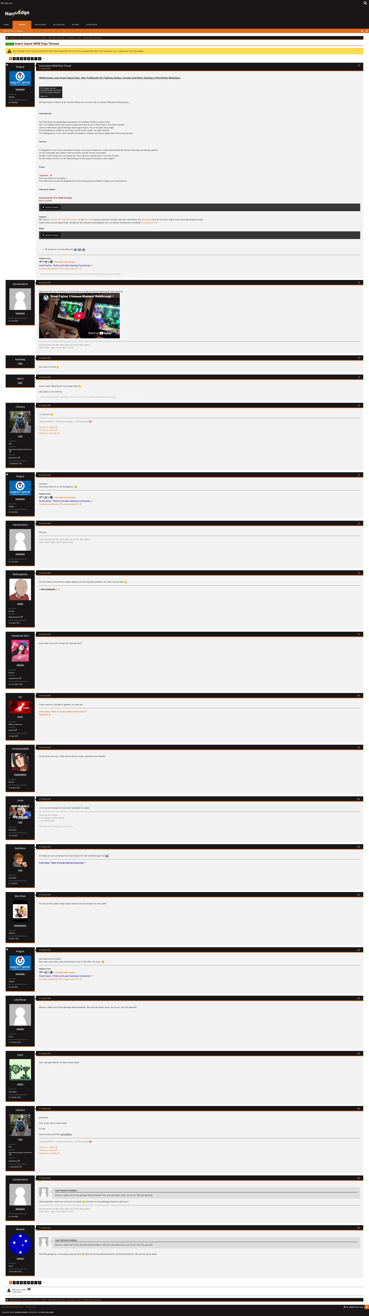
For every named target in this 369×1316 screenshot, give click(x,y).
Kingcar (79, 274)
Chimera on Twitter (47, 427)
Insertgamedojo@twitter (49, 269)
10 (358, 695)
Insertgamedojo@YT (70, 269)
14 (358, 894)
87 (39, 59)
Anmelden (8, 3)
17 (358, 1053)
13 (358, 846)
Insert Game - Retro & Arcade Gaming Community (61, 712)
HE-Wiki (75, 25)
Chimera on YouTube (48, 433)
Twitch (87, 220)
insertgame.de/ (148, 223)
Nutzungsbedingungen (12, 1307)
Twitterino (43, 715)
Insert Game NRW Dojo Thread (37, 43)
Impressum (31, 1307)
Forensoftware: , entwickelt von (28, 1312)
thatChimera (13, 458)
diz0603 (11, 730)
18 (358, 1108)
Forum (22, 25)
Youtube (74, 220)
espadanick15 (13, 678)
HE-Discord (59, 25)
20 (358, 1227)
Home (6, 25)
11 (358, 747)
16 (358, 998)
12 (358, 799)
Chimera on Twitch (46, 430)
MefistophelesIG (14, 617)
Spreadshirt (146, 220)
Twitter (64, 220)
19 (358, 1178)
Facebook (54, 220)
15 (358, 950)
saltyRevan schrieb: (66, 1191)
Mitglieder (40, 25)
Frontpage (91, 25)
